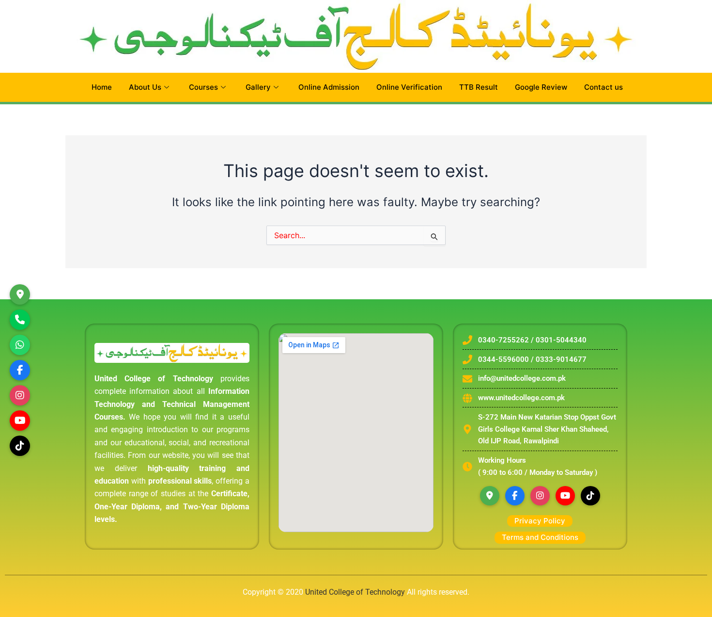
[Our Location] (20, 294)
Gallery (258, 87)
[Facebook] (515, 495)
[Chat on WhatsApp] (20, 345)
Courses (203, 87)
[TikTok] (20, 446)
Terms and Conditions (540, 537)
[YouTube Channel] (20, 420)
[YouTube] (565, 495)
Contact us (603, 87)
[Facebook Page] (20, 370)
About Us (145, 87)
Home (102, 87)
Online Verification (409, 87)
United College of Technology (355, 592)
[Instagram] (20, 395)
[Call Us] (20, 319)
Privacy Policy (539, 520)
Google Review (541, 87)
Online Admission (328, 87)
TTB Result (478, 87)
